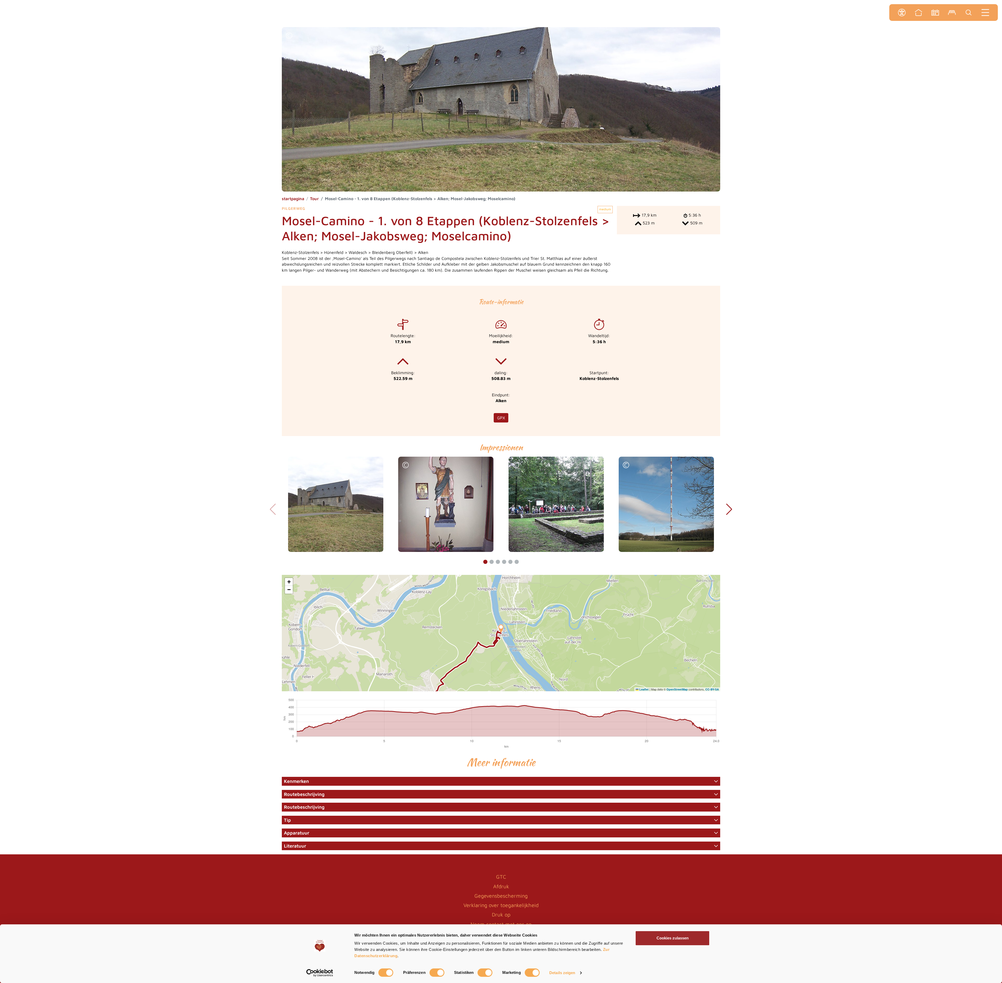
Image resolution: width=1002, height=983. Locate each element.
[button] (289, 36)
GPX (501, 417)
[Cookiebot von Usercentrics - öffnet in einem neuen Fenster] (320, 973)
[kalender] (935, 12)
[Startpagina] (918, 12)
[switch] (437, 972)
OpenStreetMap (677, 689)
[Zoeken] (968, 12)
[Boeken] (952, 12)
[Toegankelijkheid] (902, 12)
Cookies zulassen (673, 938)
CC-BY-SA (712, 689)
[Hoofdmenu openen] (985, 12)
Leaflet (644, 689)
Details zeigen (562, 972)
